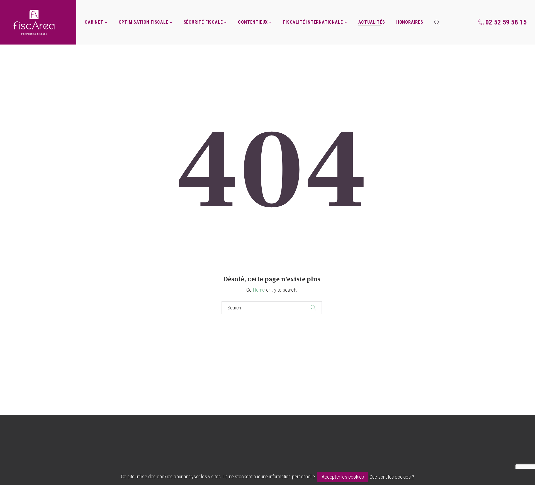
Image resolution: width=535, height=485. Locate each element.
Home (259, 290)
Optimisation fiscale (143, 22)
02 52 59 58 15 (506, 22)
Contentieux (253, 22)
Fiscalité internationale (313, 22)
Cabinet (94, 22)
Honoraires (409, 22)
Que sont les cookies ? (391, 477)
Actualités (371, 22)
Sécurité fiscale (203, 22)
